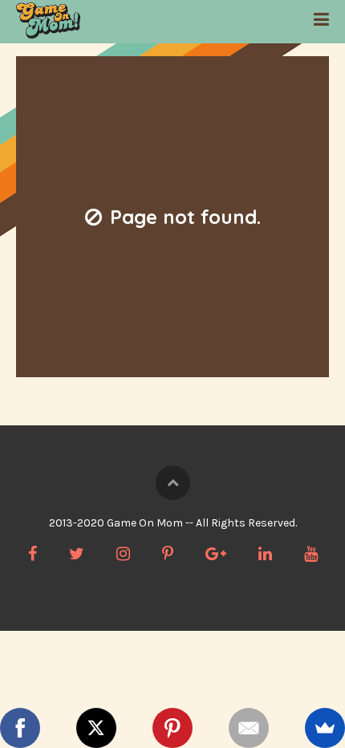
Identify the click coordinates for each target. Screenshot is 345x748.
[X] (96, 728)
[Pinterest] (172, 728)
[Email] (249, 728)
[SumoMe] (325, 728)
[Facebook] (20, 728)
